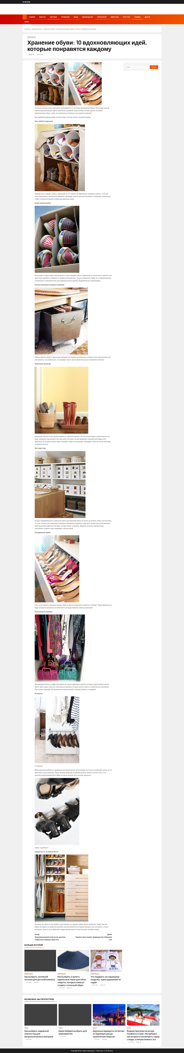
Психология (101, 17)
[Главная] (24, 17)
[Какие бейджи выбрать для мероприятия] (75, 1015)
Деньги (147, 17)
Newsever (99, 1051)
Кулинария (65, 17)
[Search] (160, 19)
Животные (115, 17)
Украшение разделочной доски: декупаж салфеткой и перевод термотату (50, 937)
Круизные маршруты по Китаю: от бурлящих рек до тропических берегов (109, 1034)
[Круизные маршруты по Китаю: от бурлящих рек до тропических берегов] (109, 1015)
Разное (26, 1027)
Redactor (36, 982)
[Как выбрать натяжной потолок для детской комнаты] (40, 960)
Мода (76, 17)
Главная (32, 17)
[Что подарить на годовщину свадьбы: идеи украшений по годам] (106, 960)
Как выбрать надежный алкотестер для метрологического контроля (38, 1034)
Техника (137, 17)
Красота (42, 17)
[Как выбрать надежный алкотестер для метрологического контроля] (40, 1015)
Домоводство (87, 17)
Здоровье (53, 17)
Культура (126, 17)
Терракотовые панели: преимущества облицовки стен (93, 937)
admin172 (31, 54)
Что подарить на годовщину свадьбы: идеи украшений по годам (106, 979)
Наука (26, 22)
